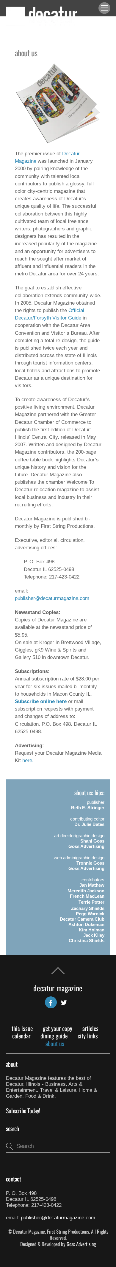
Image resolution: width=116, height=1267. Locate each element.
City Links (88, 1035)
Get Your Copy (57, 1028)
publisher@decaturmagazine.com (52, 598)
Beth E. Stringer (87, 807)
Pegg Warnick (90, 913)
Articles (90, 1028)
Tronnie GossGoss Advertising (86, 865)
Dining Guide (54, 1035)
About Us (55, 1043)
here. (28, 760)
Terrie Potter (91, 902)
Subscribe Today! (23, 1110)
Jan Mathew (91, 885)
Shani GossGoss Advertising (86, 843)
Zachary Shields (87, 908)
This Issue (22, 1028)
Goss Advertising (81, 1244)
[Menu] (104, 8)
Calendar (21, 1035)
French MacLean (87, 896)
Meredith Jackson (86, 890)
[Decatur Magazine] (41, 24)
